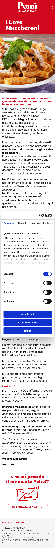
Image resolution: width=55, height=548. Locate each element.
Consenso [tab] (8, 223)
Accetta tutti (27, 314)
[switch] (47, 283)
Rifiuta (27, 331)
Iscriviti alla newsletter (27, 506)
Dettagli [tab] (22, 223)
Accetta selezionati (27, 322)
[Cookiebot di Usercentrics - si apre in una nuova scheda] (39, 215)
